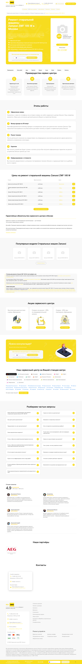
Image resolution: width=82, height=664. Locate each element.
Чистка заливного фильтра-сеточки (35, 290)
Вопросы (59, 70)
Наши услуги (36, 616)
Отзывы (58, 9)
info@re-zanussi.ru (16, 581)
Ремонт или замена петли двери (49, 290)
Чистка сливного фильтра (11, 290)
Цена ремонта (41, 9)
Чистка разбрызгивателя (22, 290)
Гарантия (33, 70)
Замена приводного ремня (33, 289)
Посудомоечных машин (38, 636)
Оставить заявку (23, 392)
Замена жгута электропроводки (56, 289)
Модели (40, 70)
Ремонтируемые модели (38, 614)
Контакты (53, 9)
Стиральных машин (52, 636)
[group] (11, 550)
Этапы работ (19, 70)
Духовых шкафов (51, 634)
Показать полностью (11, 232)
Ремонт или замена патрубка (63, 290)
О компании (24, 9)
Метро (52, 70)
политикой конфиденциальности (34, 60)
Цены (27, 70)
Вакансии (48, 9)
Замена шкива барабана (44, 289)
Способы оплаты (37, 622)
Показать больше (41, 263)
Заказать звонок (71, 3)
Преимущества (10, 70)
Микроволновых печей (67, 634)
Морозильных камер (38, 638)
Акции (46, 70)
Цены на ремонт (62, 44)
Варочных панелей (37, 634)
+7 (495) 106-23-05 (48, 3)
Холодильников (65, 636)
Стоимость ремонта (37, 603)
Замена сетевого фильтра (69, 289)
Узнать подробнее (16, 327)
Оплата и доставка (37, 605)
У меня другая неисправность (41, 209)
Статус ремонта (60, 3)
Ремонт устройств (33, 9)
